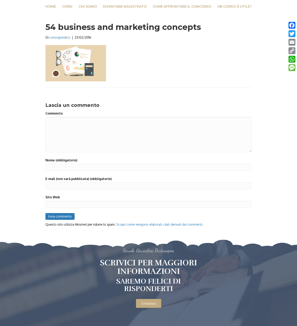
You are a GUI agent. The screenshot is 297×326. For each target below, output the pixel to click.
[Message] (292, 67)
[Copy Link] (292, 50)
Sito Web (52, 197)
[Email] (292, 42)
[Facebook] (292, 25)
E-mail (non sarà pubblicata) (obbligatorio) (78, 179)
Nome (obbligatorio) (61, 160)
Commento (54, 113)
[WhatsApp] (292, 59)
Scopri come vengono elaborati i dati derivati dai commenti (159, 224)
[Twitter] (292, 33)
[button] (148, 303)
